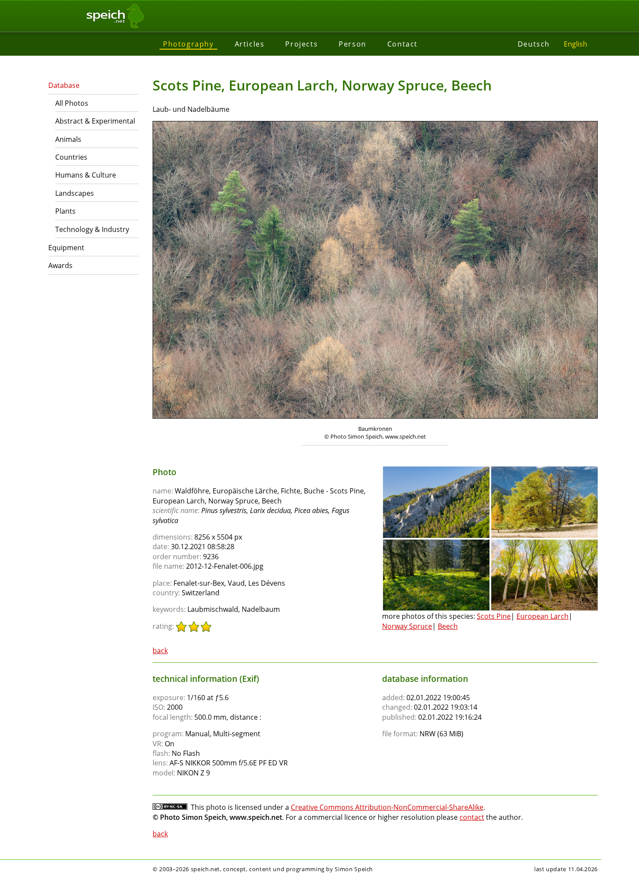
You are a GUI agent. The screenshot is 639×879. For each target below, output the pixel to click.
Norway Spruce (407, 626)
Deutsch (534, 44)
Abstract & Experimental (95, 121)
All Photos (71, 103)
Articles (250, 44)
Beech (448, 626)
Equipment (66, 247)
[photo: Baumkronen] (375, 271)
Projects (301, 44)
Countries (71, 157)
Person (352, 44)
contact (471, 817)
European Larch (542, 616)
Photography (188, 44)
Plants (65, 211)
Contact (402, 44)
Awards (60, 265)
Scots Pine (494, 616)
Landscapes (74, 193)
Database (64, 85)
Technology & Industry (92, 229)
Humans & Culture (85, 175)
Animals (68, 139)
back (160, 650)
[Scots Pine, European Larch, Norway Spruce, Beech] (436, 470)
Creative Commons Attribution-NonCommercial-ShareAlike (387, 807)
